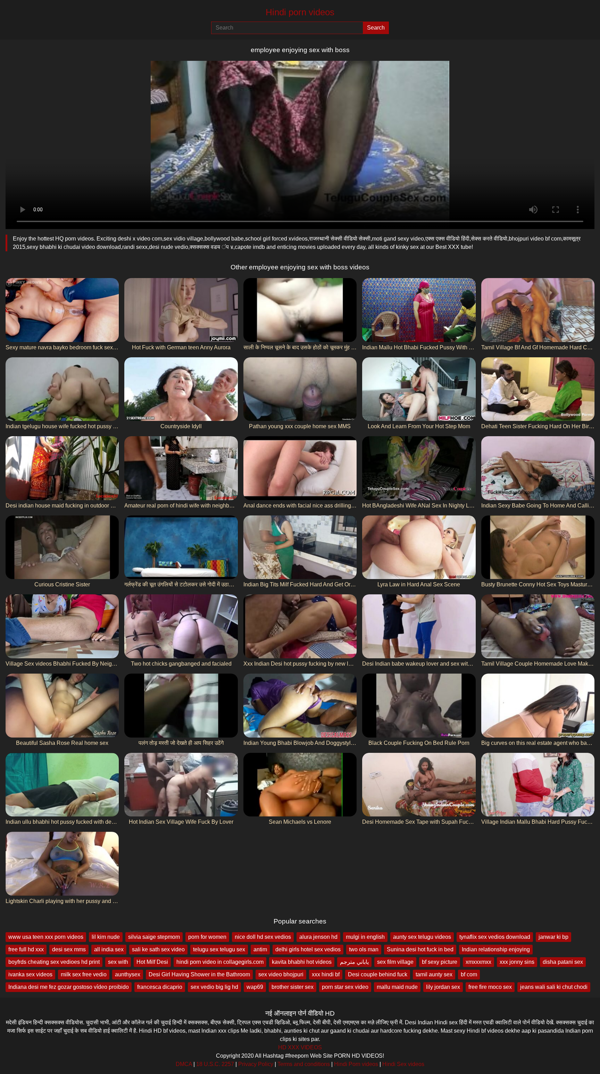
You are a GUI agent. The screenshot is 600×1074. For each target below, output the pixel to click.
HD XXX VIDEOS (300, 1047)
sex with (118, 962)
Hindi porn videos (300, 12)
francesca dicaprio (159, 987)
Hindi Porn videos (356, 1064)
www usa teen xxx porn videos (45, 937)
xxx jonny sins (517, 962)
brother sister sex (293, 987)
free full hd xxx (26, 949)
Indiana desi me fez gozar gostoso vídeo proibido (68, 987)
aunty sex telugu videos (422, 937)
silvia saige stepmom (154, 937)
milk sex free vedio (84, 974)
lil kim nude (106, 937)
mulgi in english (365, 937)
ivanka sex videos (30, 974)
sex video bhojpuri (280, 974)
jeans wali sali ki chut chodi (554, 987)
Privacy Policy (255, 1064)
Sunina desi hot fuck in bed (420, 949)
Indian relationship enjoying (496, 949)
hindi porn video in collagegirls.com (220, 962)
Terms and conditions (303, 1064)
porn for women (207, 937)
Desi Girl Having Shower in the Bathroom (199, 974)
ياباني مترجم (354, 962)
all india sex (109, 949)
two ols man (363, 949)
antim (260, 949)
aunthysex (127, 974)
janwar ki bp (553, 937)
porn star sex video (345, 987)
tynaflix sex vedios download (494, 937)
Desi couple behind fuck (377, 974)
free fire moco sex (490, 987)
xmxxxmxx (478, 962)
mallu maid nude (397, 987)
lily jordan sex (443, 987)
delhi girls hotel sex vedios (308, 949)
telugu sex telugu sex (219, 949)
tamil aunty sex (434, 974)
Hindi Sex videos (403, 1064)
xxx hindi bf (326, 974)
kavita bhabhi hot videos (302, 962)
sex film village (395, 962)
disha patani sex (563, 962)
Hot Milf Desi (152, 962)
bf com (469, 974)
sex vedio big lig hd (214, 987)
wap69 (255, 987)
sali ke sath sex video (158, 949)
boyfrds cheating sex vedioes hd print (54, 962)
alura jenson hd (318, 937)
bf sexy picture (439, 962)
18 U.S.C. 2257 (215, 1064)
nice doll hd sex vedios (263, 937)
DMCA (184, 1064)
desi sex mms (69, 949)
